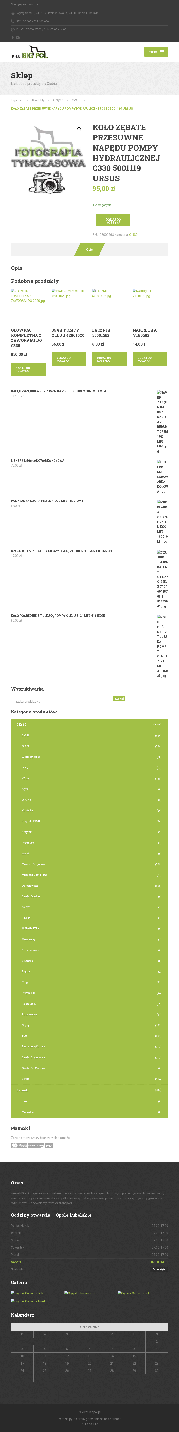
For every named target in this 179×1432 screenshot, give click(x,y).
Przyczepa (28, 992)
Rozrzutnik (29, 1003)
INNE (25, 767)
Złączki (26, 971)
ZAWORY (27, 960)
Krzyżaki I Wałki (31, 821)
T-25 (24, 1035)
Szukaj (119, 698)
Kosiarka (27, 810)
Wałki (25, 853)
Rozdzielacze (30, 950)
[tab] (89, 249)
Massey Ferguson (33, 864)
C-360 (25, 746)
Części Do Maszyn (33, 1068)
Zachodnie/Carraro (34, 1046)
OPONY (26, 799)
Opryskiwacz (30, 885)
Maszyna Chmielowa (34, 874)
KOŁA (25, 778)
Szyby (25, 1025)
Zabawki (22, 1090)
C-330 (133, 234)
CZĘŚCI (22, 724)
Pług (25, 982)
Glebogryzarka (31, 756)
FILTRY (26, 917)
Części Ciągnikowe (33, 1057)
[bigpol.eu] (30, 50)
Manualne (28, 1112)
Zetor (25, 1078)
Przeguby (28, 842)
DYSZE (26, 907)
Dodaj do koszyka (113, 221)
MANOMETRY (30, 928)
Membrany (28, 939)
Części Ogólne (31, 896)
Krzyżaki (27, 832)
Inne (25, 1101)
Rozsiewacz (29, 1014)
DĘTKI (25, 789)
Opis (89, 249)
